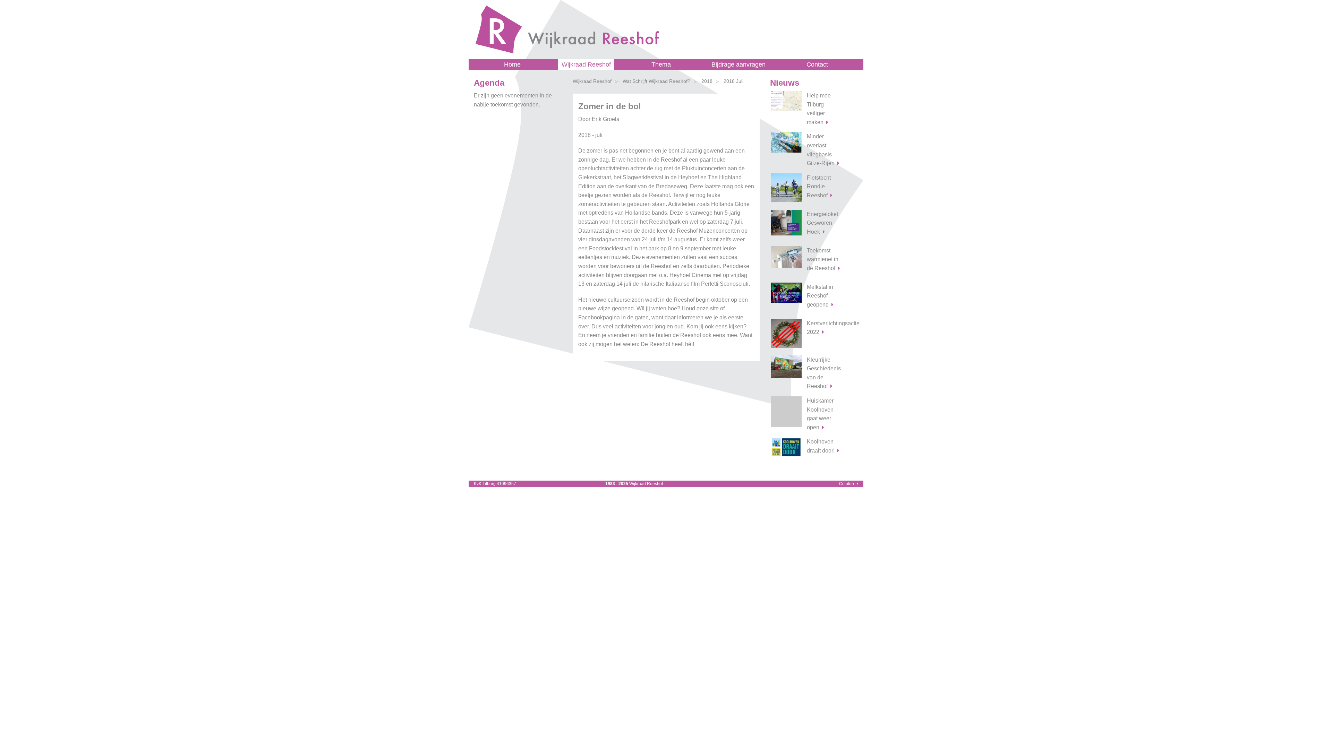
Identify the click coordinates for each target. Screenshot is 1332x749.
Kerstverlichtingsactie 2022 (827, 327)
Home (512, 64)
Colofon (846, 483)
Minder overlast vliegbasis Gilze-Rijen (821, 150)
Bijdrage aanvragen (738, 64)
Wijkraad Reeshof (586, 64)
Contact (817, 64)
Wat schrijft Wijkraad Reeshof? (656, 81)
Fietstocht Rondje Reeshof (819, 186)
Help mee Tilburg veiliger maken (819, 109)
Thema (661, 64)
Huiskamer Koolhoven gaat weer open (820, 414)
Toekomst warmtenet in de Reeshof (822, 259)
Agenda (489, 82)
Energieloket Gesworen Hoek (822, 223)
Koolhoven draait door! (821, 446)
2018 (706, 81)
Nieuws (784, 82)
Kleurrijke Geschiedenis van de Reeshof (824, 373)
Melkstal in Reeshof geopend (820, 296)
